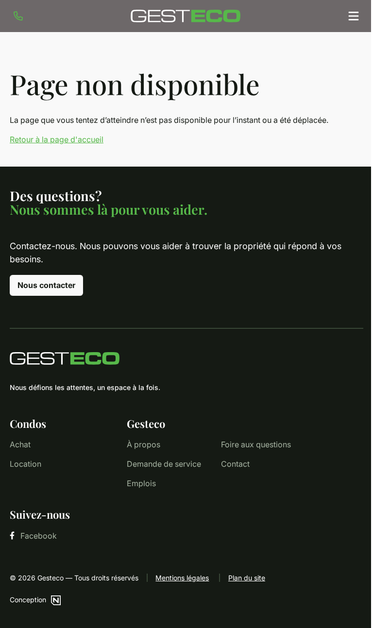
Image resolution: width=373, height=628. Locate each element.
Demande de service (164, 464)
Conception (28, 599)
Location (25, 464)
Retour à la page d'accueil (56, 139)
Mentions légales (182, 578)
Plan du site (246, 578)
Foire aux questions (256, 444)
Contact (235, 464)
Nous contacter (46, 285)
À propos (143, 444)
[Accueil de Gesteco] (186, 358)
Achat (20, 444)
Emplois (141, 483)
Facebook (38, 536)
